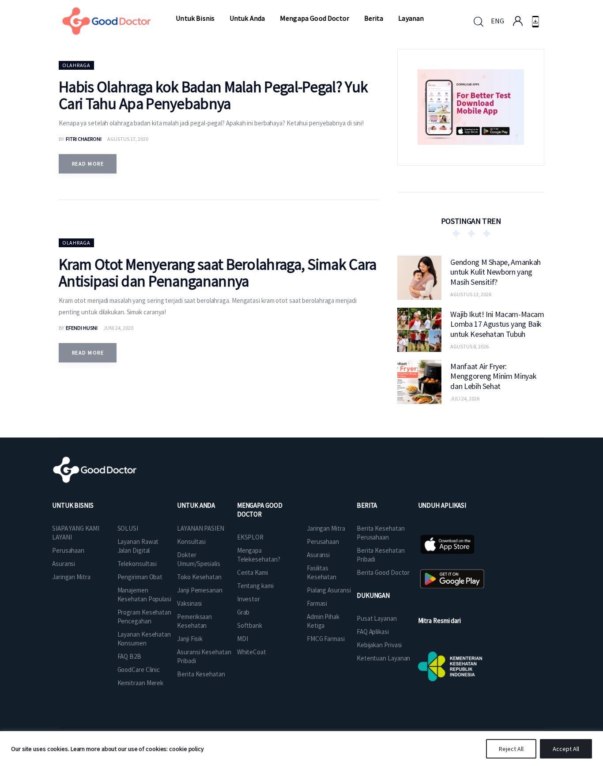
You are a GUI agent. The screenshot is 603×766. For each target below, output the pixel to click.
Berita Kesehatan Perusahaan (380, 532)
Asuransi (63, 563)
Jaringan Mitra (71, 577)
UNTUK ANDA (196, 505)
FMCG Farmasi (326, 638)
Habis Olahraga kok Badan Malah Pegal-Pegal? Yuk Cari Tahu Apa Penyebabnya (213, 95)
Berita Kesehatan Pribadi (380, 554)
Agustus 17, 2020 (127, 139)
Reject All (511, 749)
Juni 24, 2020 (118, 328)
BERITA (367, 505)
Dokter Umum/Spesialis (198, 559)
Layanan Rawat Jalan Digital (138, 546)
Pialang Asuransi (328, 590)
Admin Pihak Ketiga (323, 621)
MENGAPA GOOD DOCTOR (260, 509)
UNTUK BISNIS (73, 505)
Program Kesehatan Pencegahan (144, 616)
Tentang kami (255, 585)
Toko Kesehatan (199, 577)
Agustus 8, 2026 (469, 346)
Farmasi (317, 603)
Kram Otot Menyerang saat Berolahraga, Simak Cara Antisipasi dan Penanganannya (217, 273)
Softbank (249, 625)
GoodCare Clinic (138, 669)
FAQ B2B (129, 656)
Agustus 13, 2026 (470, 294)
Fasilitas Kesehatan (321, 572)
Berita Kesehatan (201, 674)
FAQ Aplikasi (373, 631)
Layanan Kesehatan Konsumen (144, 638)
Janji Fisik (190, 638)
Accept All (566, 749)
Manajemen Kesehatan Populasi (144, 594)
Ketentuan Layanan (383, 658)
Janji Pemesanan (199, 590)
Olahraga (76, 65)
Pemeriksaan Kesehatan (194, 621)
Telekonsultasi (137, 563)
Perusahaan (68, 550)
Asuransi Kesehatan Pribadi (204, 656)
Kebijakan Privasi (379, 645)
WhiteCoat (251, 652)
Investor (248, 599)
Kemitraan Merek (140, 683)
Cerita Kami (252, 572)
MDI (242, 638)
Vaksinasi (189, 603)
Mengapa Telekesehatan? (258, 554)
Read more (88, 163)
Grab (243, 612)
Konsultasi (191, 541)
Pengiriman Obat (140, 577)
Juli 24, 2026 (464, 398)
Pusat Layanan (377, 618)
